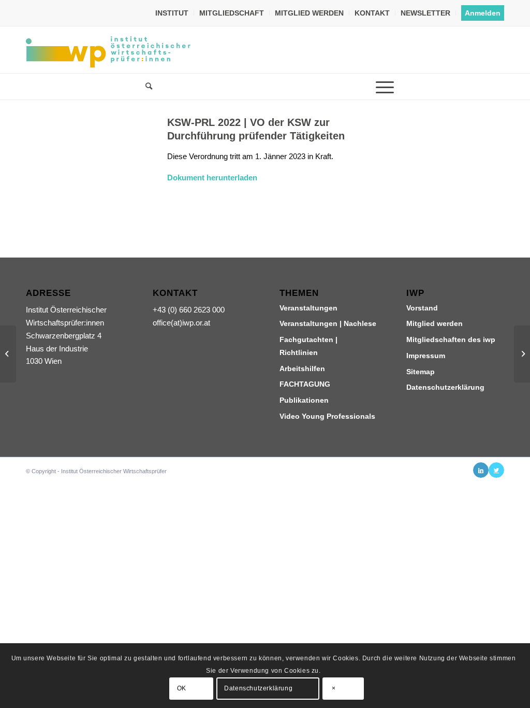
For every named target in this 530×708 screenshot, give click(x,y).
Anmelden (482, 13)
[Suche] (145, 87)
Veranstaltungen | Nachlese (327, 323)
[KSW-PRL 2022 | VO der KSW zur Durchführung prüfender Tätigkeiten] (83, 160)
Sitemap (420, 371)
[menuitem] (172, 13)
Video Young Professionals (327, 416)
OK (181, 688)
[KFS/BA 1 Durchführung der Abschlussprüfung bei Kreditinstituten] (8, 354)
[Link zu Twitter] (496, 470)
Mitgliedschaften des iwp (450, 339)
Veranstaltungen (308, 308)
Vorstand (422, 308)
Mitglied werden (434, 323)
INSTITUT (171, 13)
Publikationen (304, 400)
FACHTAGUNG (304, 384)
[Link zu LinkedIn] (481, 470)
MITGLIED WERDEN (309, 13)
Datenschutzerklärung (445, 387)
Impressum (425, 355)
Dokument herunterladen (212, 177)
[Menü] (384, 87)
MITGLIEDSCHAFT (231, 13)
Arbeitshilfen (302, 368)
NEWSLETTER (425, 13)
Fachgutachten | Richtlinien (308, 346)
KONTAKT (372, 13)
